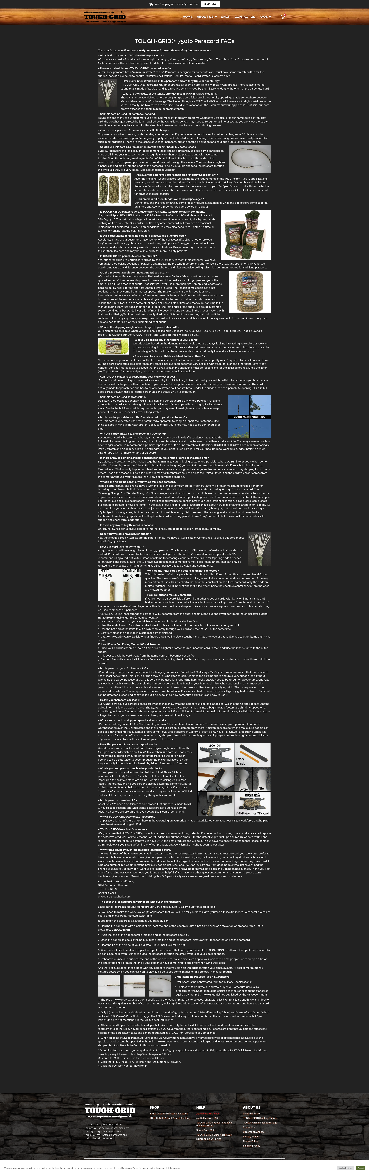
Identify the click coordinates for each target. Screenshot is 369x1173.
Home (188, 17)
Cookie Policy (250, 1141)
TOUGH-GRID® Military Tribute (260, 1118)
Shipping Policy (251, 1145)
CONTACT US (245, 17)
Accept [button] (361, 1168)
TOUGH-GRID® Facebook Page (260, 1122)
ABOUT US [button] (205, 17)
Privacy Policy (250, 1136)
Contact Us (249, 1127)
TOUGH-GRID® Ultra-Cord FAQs (214, 1134)
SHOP (225, 17)
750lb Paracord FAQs (207, 1113)
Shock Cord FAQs (205, 1130)
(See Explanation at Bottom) (157, 169)
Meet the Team (251, 1113)
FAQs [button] (263, 17)
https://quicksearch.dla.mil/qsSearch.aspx (131, 1054)
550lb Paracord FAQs (207, 1118)
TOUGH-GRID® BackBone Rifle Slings (170, 1118)
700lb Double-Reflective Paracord (169, 1113)
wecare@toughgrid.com (116, 896)
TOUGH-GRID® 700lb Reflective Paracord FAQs (214, 1124)
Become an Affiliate (254, 1132)
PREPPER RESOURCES (208, 1139)
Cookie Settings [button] (345, 1168)
